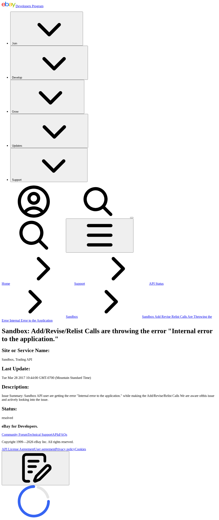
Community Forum (15, 434)
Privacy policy (65, 449)
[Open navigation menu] (99, 236)
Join (14, 43)
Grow (15, 111)
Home (6, 283)
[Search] (98, 216)
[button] (35, 468)
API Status (156, 283)
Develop (17, 77)
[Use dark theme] (131, 217)
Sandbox (72, 316)
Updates (17, 145)
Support (17, 179)
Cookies (80, 449)
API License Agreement (18, 449)
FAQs (63, 434)
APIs (55, 434)
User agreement (44, 449)
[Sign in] (34, 216)
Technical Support (40, 434)
